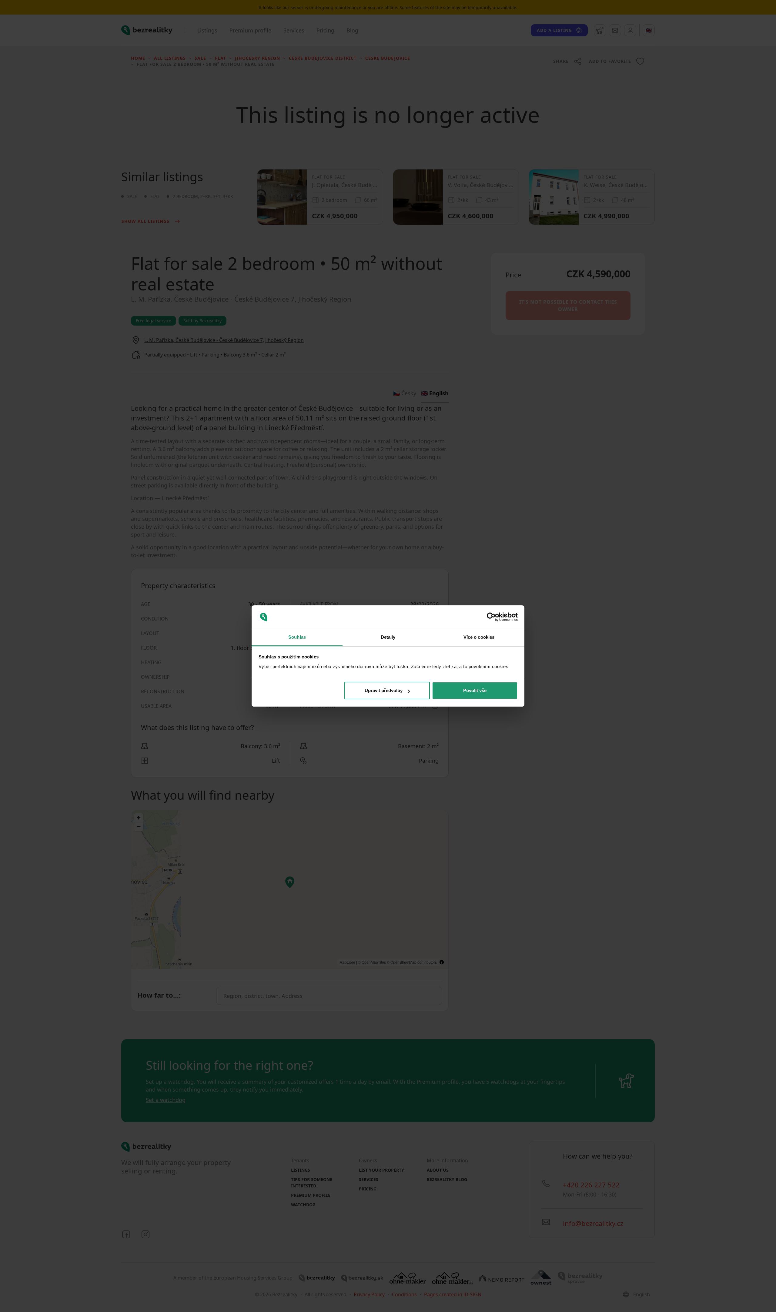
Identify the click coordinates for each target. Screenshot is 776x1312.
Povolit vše (475, 690)
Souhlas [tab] (297, 637)
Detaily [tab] (388, 637)
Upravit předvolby (384, 690)
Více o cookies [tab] (478, 637)
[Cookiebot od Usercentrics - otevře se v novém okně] (491, 617)
